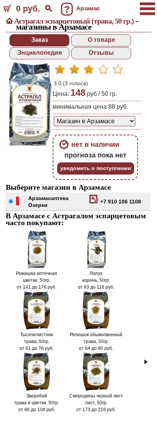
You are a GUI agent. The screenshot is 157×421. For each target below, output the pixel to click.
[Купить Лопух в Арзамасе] (96, 266)
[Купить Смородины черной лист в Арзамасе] (96, 389)
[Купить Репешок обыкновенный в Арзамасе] (96, 327)
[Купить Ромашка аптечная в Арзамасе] (36, 266)
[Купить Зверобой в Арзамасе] (36, 389)
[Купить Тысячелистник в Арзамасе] (36, 327)
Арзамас (39, 198)
